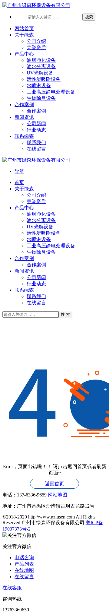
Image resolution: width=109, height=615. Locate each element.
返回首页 (54, 483)
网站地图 (57, 494)
